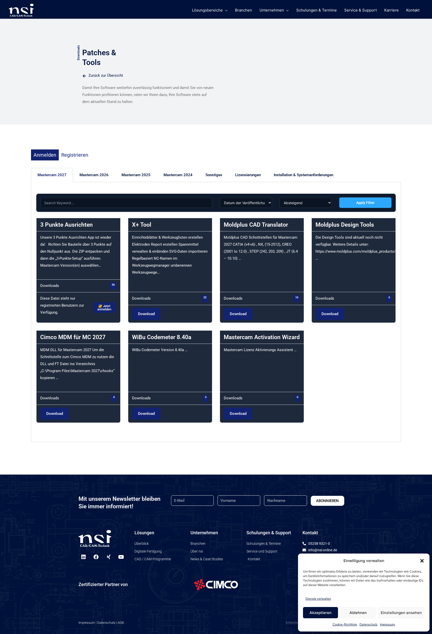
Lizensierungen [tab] (248, 175)
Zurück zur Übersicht (105, 75)
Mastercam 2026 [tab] (94, 175)
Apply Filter (365, 203)
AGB (121, 623)
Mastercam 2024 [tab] (178, 175)
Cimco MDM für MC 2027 (73, 337)
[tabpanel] (216, 312)
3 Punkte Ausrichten (66, 224)
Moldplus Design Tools (345, 224)
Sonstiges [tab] (214, 175)
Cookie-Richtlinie (344, 624)
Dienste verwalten (318, 599)
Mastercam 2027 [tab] (52, 175)
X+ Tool (141, 224)
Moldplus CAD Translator (256, 224)
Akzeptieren (321, 612)
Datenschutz (369, 624)
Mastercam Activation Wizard (262, 337)
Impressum (387, 624)
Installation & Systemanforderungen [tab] (303, 175)
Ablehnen (358, 612)
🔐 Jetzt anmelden (104, 307)
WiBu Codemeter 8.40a (161, 337)
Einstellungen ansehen (401, 612)
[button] (422, 560)
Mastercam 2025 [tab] (136, 175)
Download (146, 314)
